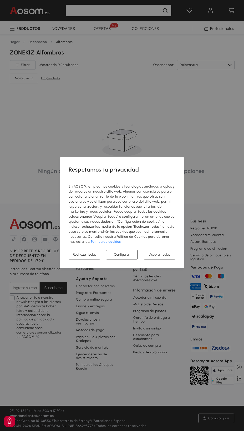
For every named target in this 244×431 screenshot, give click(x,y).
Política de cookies (106, 242)
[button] (9, 421)
